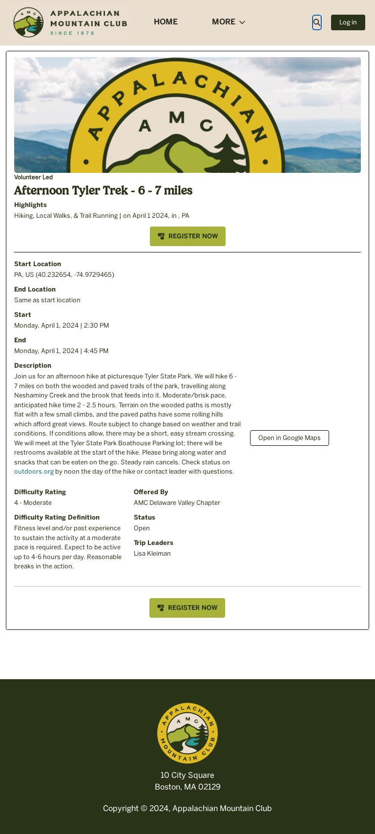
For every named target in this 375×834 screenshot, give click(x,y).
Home (166, 21)
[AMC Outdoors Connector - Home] (71, 22)
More (223, 21)
